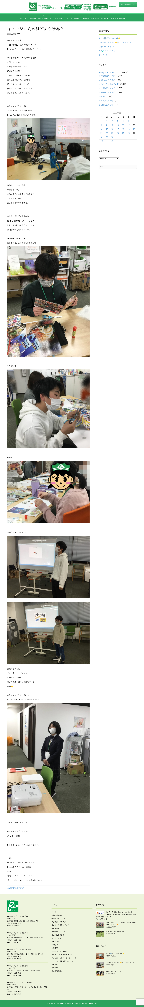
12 (129, 125)
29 (107, 137)
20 (134, 129)
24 (118, 133)
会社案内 (114, 18)
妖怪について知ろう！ (108, 47)
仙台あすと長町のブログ (108, 84)
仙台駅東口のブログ (107, 80)
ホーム (20, 18)
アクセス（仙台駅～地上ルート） (63, 955)
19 (129, 129)
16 (112, 129)
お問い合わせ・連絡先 (59, 951)
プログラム (55, 941)
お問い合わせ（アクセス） (100, 18)
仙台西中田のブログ (107, 92)
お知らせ (77, 18)
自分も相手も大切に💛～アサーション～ (115, 43)
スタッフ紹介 (58, 18)
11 (123, 125)
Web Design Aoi (91, 1003)
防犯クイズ (103, 55)
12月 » (114, 141)
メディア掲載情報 (106, 101)
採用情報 (122, 18)
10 (118, 125)
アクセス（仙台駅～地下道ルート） (64, 958)
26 (129, 133)
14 (101, 129)
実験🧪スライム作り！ (108, 51)
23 (112, 133)
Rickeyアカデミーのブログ (109, 73)
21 (101, 133)
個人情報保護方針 (58, 971)
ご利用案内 (85, 18)
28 (101, 137)
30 (112, 137)
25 (123, 133)
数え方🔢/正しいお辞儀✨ (109, 38)
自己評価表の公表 (106, 105)
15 (107, 129)
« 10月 (102, 141)
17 (118, 129)
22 (107, 133)
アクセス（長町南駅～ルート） (63, 961)
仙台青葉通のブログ (15, 888)
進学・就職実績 (30, 18)
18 (123, 129)
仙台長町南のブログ (107, 88)
